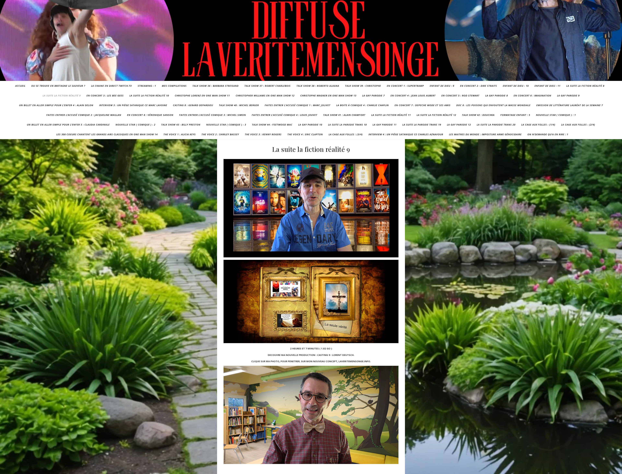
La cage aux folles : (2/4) (578, 124)
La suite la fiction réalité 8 (585, 85)
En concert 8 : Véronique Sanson (150, 114)
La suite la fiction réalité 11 (391, 114)
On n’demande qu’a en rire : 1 (547, 134)
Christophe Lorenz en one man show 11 (202, 95)
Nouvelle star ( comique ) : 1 (556, 114)
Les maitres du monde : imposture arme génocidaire (485, 134)
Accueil (20, 85)
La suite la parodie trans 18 (347, 124)
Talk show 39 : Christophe (363, 85)
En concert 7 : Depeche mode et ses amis (422, 105)
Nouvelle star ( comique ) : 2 (135, 124)
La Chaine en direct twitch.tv (111, 85)
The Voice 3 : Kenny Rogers (263, 134)
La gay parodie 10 (310, 124)
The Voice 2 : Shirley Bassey (220, 134)
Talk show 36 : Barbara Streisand (215, 85)
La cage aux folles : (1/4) (538, 124)
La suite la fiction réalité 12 (436, 114)
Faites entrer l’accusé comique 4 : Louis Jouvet (284, 114)
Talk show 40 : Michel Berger (239, 105)
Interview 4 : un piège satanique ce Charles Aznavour (406, 134)
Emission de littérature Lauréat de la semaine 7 (569, 105)
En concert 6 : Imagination (532, 95)
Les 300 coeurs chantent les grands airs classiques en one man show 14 (107, 134)
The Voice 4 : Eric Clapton (305, 134)
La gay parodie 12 (459, 124)
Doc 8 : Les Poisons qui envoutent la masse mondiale (493, 105)
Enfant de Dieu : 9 (442, 85)
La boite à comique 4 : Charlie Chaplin (362, 105)
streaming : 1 (147, 85)
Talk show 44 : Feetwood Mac (272, 124)
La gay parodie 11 (385, 124)
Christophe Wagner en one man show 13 (328, 95)
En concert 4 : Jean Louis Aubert (413, 95)
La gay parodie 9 (568, 95)
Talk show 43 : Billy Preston (180, 124)
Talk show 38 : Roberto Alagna (317, 85)
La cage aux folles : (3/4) (346, 134)
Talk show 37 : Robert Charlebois (267, 85)
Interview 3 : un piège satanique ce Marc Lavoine (133, 105)
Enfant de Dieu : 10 (516, 85)
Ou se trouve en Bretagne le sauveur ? (58, 85)
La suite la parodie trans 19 (421, 124)
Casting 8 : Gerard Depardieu (193, 105)
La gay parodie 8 (496, 95)
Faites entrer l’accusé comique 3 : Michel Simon (212, 114)
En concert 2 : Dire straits (478, 85)
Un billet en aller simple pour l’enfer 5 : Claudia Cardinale (68, 124)
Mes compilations (174, 85)
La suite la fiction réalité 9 (62, 95)
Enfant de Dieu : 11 (547, 85)
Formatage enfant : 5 (515, 114)
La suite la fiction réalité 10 (149, 95)
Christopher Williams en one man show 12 (265, 95)
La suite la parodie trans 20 (496, 124)
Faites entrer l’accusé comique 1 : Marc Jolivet (297, 105)
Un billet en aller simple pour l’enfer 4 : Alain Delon (56, 105)
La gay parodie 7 (373, 95)
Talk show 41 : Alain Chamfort (344, 114)
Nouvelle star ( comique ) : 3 (226, 124)
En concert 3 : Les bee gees (105, 95)
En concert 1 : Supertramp (405, 85)
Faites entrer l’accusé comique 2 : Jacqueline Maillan (83, 114)
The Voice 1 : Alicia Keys (179, 134)
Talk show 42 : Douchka (478, 114)
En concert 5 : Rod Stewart (460, 95)
